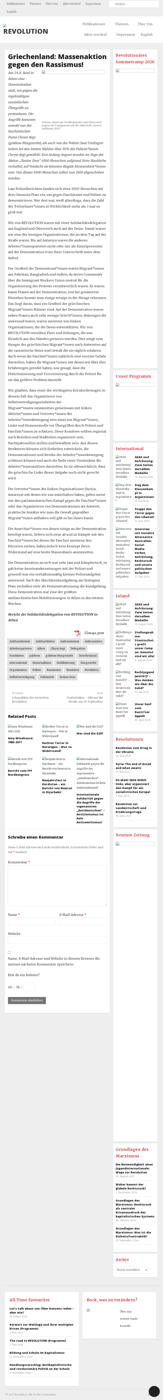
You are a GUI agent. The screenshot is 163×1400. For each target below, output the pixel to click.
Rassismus (54, 670)
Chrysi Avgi (57, 648)
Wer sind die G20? (90, 733)
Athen (41, 648)
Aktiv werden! (72, 4)
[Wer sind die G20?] (92, 726)
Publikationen (16, 4)
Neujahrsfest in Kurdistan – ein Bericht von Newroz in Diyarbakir (57, 786)
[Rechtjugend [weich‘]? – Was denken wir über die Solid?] (124, 684)
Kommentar (19, 862)
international (18, 663)
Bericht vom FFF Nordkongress (20, 773)
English (11, 11)
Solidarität (47, 677)
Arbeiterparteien (21, 648)
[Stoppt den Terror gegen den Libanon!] (124, 515)
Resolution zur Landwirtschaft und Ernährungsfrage (131, 808)
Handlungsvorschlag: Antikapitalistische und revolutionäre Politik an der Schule (41, 1367)
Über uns (126, 1311)
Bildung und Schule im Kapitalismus (37, 1353)
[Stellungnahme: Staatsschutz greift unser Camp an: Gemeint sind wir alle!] (124, 648)
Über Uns (52, 4)
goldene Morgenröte (59, 655)
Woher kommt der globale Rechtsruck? (131, 1186)
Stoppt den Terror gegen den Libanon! (144, 513)
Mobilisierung (66, 663)
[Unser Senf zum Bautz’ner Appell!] (124, 710)
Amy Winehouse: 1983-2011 (20, 740)
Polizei (36, 670)
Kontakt (125, 1326)
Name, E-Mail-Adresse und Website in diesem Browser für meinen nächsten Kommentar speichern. (54, 961)
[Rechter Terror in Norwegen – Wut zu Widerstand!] (57, 731)
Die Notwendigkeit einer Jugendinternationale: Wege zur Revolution (134, 1168)
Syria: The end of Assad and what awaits (133, 766)
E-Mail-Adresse (72, 915)
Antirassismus (69, 641)
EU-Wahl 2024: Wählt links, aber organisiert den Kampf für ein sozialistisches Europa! (133, 786)
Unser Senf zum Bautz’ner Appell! (143, 710)
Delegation (78, 648)
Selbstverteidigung (22, 677)
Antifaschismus (20, 641)
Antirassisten (93, 641)
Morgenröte (88, 663)
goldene (34, 655)
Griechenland (88, 655)
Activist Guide (129, 1319)
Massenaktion (41, 663)
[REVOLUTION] (25, 29)
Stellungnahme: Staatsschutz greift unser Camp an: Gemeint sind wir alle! (144, 644)
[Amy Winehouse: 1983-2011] (23, 729)
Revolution (92, 670)
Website (14, 934)
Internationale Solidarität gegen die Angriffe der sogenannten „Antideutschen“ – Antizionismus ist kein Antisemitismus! (91, 808)
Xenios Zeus (67, 677)
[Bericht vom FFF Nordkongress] (23, 761)
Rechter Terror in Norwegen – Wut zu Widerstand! (57, 747)
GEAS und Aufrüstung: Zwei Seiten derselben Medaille (144, 465)
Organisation (18, 670)
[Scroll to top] (154, 1391)
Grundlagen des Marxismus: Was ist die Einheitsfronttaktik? (133, 1232)
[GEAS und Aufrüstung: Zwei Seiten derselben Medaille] (124, 467)
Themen (35, 4)
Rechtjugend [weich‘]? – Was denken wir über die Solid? (144, 680)
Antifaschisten (45, 641)
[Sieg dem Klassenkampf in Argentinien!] (124, 493)
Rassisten (72, 670)
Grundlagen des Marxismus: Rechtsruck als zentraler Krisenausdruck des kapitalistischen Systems (135, 1208)
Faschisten (17, 655)
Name (14, 915)
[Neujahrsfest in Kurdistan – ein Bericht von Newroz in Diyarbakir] (57, 766)
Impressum (93, 4)
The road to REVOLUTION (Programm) (38, 1341)
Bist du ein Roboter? (24, 975)
